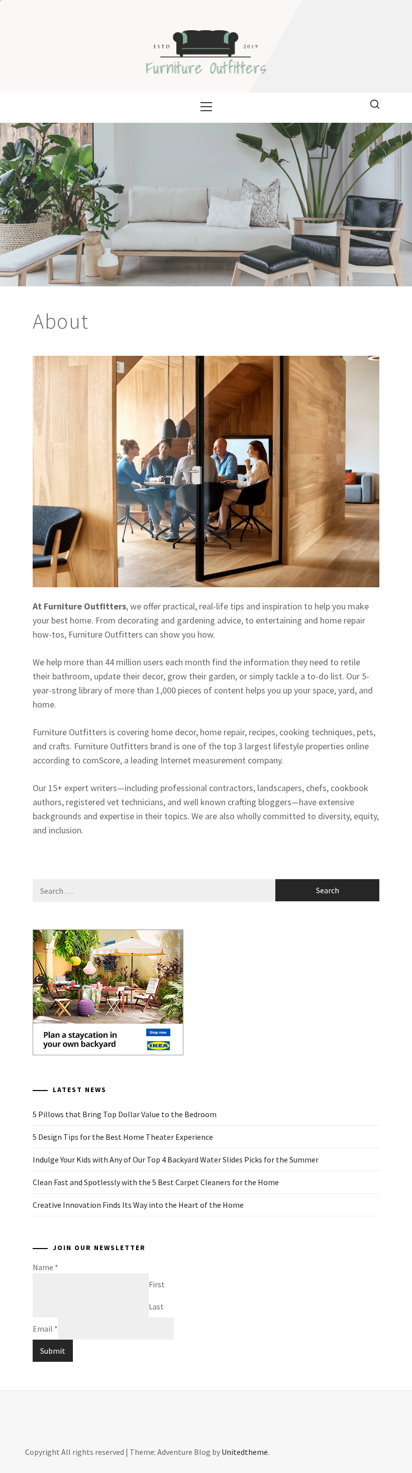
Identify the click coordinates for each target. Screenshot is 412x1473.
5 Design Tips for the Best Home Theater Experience (123, 1137)
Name (45, 1267)
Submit (52, 1351)
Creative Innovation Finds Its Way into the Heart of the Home (138, 1205)
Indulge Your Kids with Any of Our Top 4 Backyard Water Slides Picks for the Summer (176, 1159)
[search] (375, 104)
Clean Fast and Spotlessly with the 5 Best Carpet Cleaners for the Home (156, 1182)
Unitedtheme (245, 1452)
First (157, 1284)
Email (45, 1329)
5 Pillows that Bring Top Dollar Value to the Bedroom (125, 1114)
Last (156, 1306)
